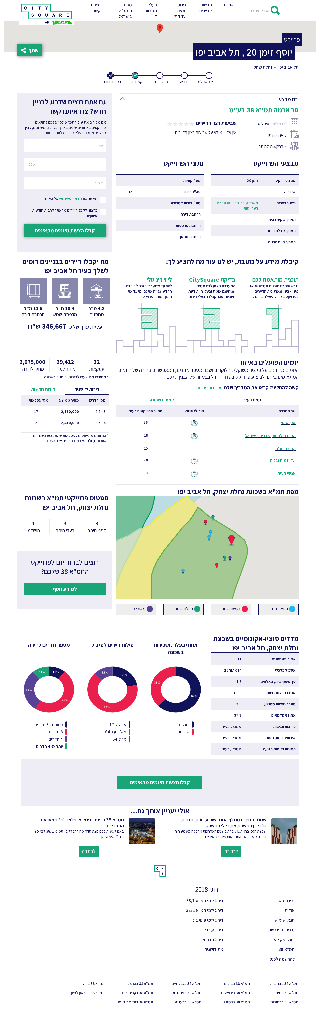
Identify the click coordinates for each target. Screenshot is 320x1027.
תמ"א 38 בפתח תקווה (185, 993)
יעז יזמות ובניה (283, 460)
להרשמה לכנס (282, 959)
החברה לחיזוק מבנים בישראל (270, 435)
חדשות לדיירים (206, 8)
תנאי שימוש (284, 920)
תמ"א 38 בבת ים (237, 983)
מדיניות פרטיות (281, 930)
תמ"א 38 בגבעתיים (187, 983)
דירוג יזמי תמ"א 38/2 (205, 910)
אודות (229, 5)
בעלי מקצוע (284, 939)
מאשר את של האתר (71, 199)
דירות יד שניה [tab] (87, 389)
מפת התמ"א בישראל (125, 10)
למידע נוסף (65, 589)
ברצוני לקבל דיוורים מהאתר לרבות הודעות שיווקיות (65, 213)
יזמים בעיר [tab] (253, 400)
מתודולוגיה (214, 949)
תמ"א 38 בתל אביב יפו (135, 1002)
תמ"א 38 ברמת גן (236, 1002)
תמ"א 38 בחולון (92, 983)
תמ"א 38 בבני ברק (284, 983)
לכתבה (231, 851)
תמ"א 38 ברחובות (284, 1002)
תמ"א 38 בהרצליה (138, 983)
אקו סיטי (288, 423)
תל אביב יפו (288, 67)
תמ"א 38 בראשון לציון (88, 993)
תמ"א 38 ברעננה (188, 1002)
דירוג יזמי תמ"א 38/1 (205, 901)
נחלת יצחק (263, 67)
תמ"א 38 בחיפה (286, 993)
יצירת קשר (96, 8)
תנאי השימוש (70, 199)
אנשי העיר (287, 473)
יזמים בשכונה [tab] (162, 400)
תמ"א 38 (287, 949)
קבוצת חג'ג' (286, 449)
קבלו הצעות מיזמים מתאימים (65, 230)
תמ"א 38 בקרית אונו (137, 993)
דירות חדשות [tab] (43, 389)
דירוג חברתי (213, 939)
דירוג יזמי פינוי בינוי (207, 920)
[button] (150, 10)
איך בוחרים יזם (209, 388)
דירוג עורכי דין (212, 930)
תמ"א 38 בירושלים (235, 993)
